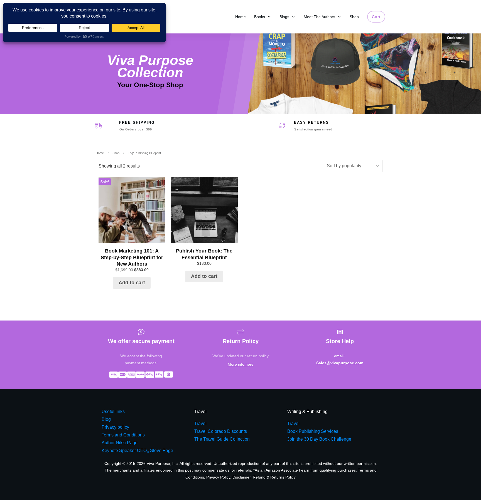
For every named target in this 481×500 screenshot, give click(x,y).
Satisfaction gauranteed (313, 129)
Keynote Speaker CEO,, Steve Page (137, 450)
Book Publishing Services (312, 431)
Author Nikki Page (120, 442)
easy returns (311, 122)
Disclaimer (241, 477)
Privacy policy (115, 427)
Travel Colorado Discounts (220, 431)
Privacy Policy (218, 477)
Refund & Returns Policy (274, 477)
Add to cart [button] (132, 282)
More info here (241, 364)
